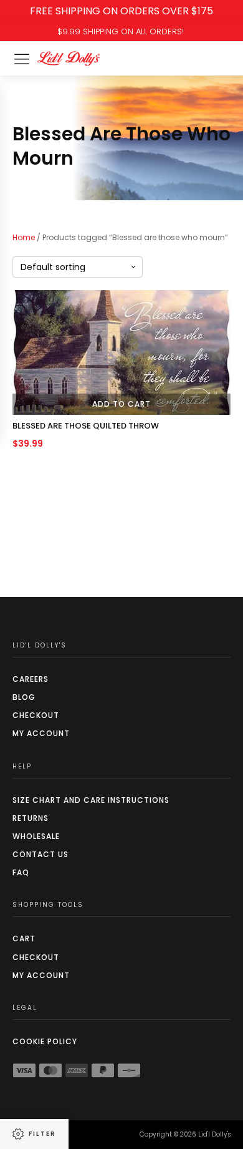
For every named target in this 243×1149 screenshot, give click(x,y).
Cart (24, 938)
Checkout (35, 715)
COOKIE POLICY (44, 1041)
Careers (30, 679)
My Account (41, 733)
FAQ (20, 872)
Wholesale (36, 836)
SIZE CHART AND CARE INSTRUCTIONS (90, 800)
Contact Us (40, 854)
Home (23, 237)
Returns (30, 818)
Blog (24, 697)
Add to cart (121, 404)
